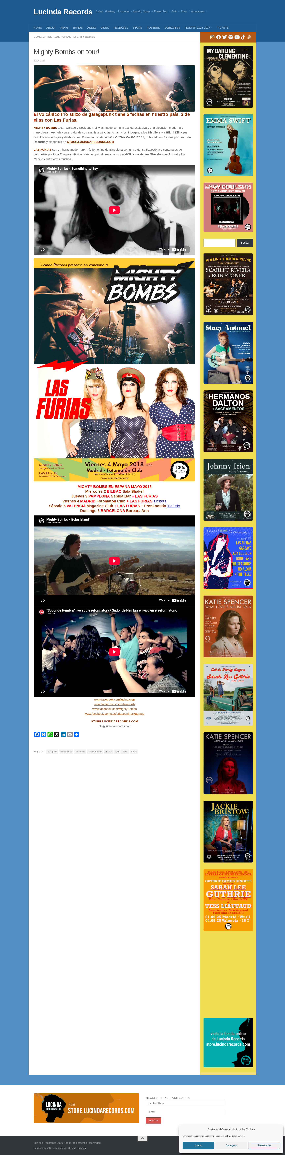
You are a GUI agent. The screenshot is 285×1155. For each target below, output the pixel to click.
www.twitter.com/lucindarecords (114, 704)
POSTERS (153, 27)
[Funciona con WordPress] (49, 1148)
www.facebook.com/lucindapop (114, 699)
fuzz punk (52, 751)
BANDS (78, 27)
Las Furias (62, 36)
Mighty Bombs (84, 36)
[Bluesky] (249, 37)
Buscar (245, 242)
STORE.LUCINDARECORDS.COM (90, 142)
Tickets (160, 501)
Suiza (134, 751)
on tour (108, 751)
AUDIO (91, 27)
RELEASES (121, 27)
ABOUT (51, 27)
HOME (37, 27)
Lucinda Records (63, 12)
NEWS (64, 27)
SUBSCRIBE (172, 27)
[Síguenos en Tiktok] (242, 37)
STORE (137, 27)
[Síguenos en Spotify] (230, 37)
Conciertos (43, 36)
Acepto (198, 1145)
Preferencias (264, 1145)
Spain (125, 751)
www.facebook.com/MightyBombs (114, 709)
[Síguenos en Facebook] (218, 37)
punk (117, 751)
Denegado (231, 1145)
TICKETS (223, 27)
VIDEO (105, 27)
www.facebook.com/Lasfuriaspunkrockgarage (114, 713)
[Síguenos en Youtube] (236, 37)
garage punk (66, 751)
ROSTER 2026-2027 (197, 27)
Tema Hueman (78, 1148)
